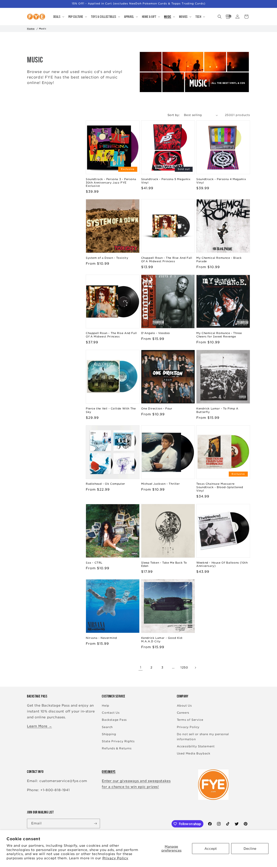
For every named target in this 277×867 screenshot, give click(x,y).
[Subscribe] (95, 823)
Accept (210, 849)
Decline (250, 849)
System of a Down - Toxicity (107, 257)
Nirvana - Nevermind (101, 637)
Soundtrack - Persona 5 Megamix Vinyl (166, 181)
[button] (58, 16)
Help (105, 705)
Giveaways (108, 772)
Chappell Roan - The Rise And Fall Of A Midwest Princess (166, 259)
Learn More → (39, 726)
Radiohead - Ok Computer (105, 483)
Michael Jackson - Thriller (160, 483)
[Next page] (195, 667)
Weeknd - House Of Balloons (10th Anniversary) (222, 564)
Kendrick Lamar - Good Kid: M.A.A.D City (162, 639)
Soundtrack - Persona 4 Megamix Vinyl (221, 181)
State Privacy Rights (118, 741)
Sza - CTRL (94, 562)
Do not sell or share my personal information (203, 737)
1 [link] (140, 667)
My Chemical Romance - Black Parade (219, 259)
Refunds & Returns (116, 748)
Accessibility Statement (196, 746)
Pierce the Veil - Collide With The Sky (111, 410)
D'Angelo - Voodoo (155, 333)
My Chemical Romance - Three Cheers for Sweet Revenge (219, 335)
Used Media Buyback (193, 753)
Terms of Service (190, 719)
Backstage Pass (114, 719)
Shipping (109, 734)
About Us (184, 705)
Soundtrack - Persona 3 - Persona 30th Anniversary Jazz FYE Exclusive (111, 183)
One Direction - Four (156, 408)
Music (42, 28)
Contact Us (110, 712)
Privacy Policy (115, 858)
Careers (183, 712)
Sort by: (173, 115)
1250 (184, 667)
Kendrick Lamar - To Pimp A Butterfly (217, 410)
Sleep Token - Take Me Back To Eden (164, 564)
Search (107, 727)
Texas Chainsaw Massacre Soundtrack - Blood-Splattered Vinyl (219, 487)
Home (30, 28)
